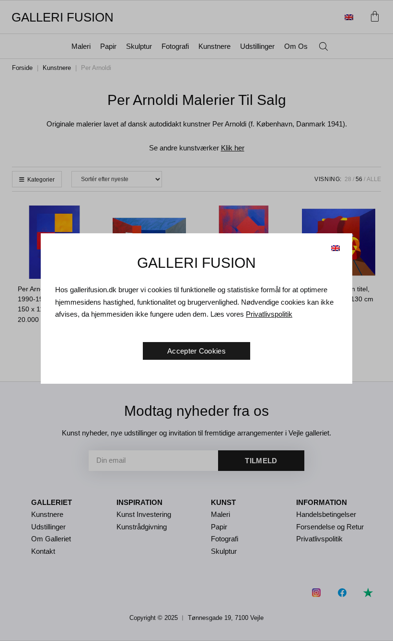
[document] (196, 320)
